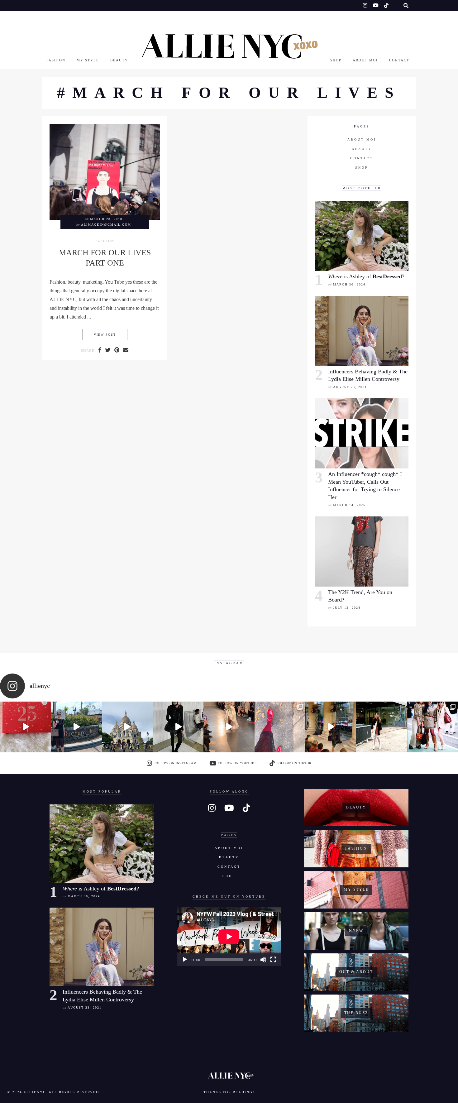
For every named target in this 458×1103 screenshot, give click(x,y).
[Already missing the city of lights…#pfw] (280, 727)
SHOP (335, 60)
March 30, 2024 (349, 284)
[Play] (185, 960)
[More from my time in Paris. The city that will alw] (127, 727)
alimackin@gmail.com (106, 224)
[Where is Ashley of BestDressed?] (361, 236)
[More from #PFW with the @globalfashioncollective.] (228, 727)
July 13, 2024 (346, 607)
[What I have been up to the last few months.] (76, 727)
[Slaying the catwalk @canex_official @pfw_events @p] (330, 727)
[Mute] (263, 960)
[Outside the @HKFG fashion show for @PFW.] (381, 727)
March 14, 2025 (349, 505)
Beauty (119, 60)
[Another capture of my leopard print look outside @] (432, 727)
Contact (399, 60)
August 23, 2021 (350, 387)
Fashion (55, 60)
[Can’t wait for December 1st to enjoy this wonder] (25, 727)
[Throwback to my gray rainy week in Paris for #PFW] (178, 727)
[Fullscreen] (273, 960)
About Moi (365, 60)
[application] (229, 936)
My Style (88, 60)
